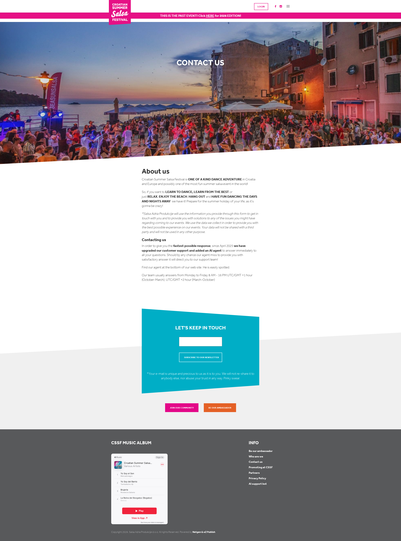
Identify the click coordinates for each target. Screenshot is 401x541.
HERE (210, 15)
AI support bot (258, 483)
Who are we (256, 456)
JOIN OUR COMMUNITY (182, 407)
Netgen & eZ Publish (204, 531)
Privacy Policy (257, 478)
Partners (254, 472)
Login (261, 6)
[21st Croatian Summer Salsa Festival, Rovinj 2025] (120, 12)
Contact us (256, 462)
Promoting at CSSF (261, 467)
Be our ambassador (219, 407)
